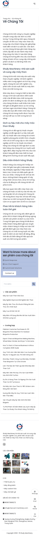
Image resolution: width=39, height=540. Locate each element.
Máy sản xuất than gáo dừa (13, 296)
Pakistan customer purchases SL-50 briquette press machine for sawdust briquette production (16, 331)
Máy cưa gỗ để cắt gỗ (11, 311)
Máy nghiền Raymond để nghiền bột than (18, 300)
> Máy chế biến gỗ (9, 492)
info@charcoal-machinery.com (16, 508)
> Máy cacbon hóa (9, 489)
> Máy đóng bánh (9, 485)
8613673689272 (10, 502)
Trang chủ (6, 19)
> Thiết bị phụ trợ (9, 482)
